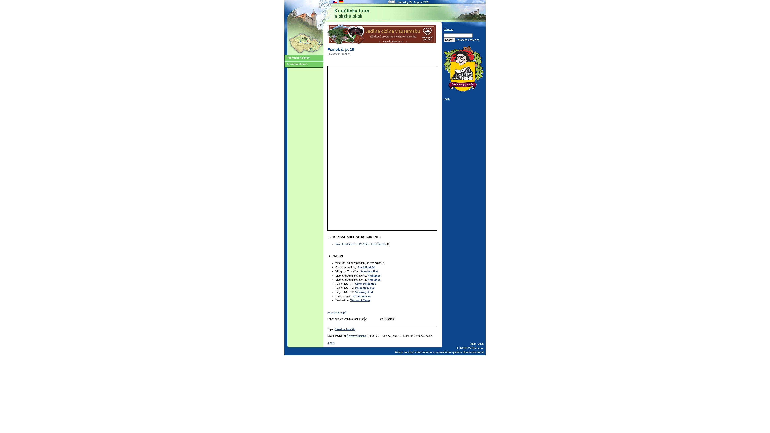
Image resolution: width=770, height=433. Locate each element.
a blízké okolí (351, 13)
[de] (341, 3)
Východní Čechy (360, 300)
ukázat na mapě (336, 312)
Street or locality (345, 329)
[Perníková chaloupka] (463, 90)
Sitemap (448, 29)
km (381, 318)
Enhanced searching (467, 39)
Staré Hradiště (366, 267)
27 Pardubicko (362, 296)
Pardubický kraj (365, 287)
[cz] (335, 3)
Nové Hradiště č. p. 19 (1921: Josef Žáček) (360, 244)
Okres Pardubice (365, 283)
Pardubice (374, 275)
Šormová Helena (356, 335)
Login (331, 342)
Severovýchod (364, 292)
